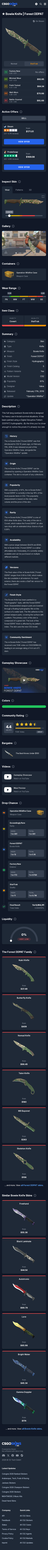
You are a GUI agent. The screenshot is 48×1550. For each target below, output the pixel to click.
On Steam (40, 21)
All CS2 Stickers (26, 1520)
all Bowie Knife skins (32, 1428)
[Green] (24, 706)
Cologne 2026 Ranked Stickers (14, 1474)
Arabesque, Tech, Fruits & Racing (15, 1478)
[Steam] (23, 1455)
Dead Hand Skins (9, 1501)
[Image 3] (24, 252)
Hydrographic (38, 361)
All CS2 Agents (26, 1534)
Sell (24, 118)
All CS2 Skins (25, 1516)
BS (41, 299)
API (3, 1516)
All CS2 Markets (26, 1538)
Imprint (4, 1543)
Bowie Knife (38, 351)
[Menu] (45, 4)
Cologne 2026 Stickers (11, 1492)
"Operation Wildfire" (35, 396)
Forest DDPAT (37, 356)
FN (6, 299)
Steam (10, 126)
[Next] (42, 244)
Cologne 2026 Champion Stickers (15, 1487)
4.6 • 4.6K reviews (11, 159)
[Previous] (5, 244)
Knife (41, 346)
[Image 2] (20, 252)
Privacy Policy (7, 1534)
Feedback (6, 1520)
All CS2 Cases (25, 1525)
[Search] (40, 4)
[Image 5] (31, 252)
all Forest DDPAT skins (32, 1185)
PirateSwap (12, 152)
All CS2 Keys (25, 1529)
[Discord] (4, 1455)
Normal (14, 64)
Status (4, 1525)
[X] (9, 1455)
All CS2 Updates (26, 1543)
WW (33, 299)
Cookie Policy (7, 1538)
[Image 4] (27, 252)
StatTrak (34, 64)
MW (15, 299)
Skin (42, 341)
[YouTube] (18, 1455)
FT (24, 299)
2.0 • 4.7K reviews (11, 133)
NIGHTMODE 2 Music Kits (12, 1496)
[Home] (9, 4)
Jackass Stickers (9, 1483)
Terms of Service (9, 1529)
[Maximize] (43, 196)
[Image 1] (16, 252)
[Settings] (36, 4)
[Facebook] (13, 1455)
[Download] (5, 251)
